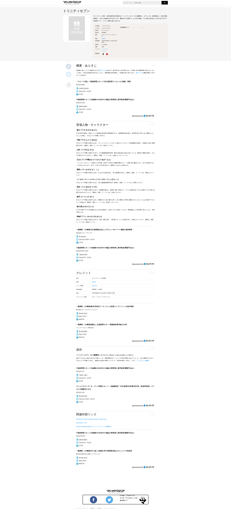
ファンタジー (105, 49)
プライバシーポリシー (110, 508)
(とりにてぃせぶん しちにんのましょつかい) (104, 355)
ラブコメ (104, 51)
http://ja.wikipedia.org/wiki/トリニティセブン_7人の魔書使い (94, 426)
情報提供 (92, 508)
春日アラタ (102, 70)
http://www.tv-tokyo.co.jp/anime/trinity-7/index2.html (91, 419)
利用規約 (99, 508)
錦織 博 (103, 38)
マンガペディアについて (81, 508)
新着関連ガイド (124, 27)
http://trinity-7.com (81, 423)
